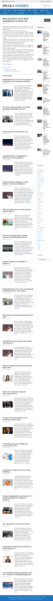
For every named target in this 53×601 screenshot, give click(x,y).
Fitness (39, 203)
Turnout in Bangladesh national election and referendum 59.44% (15, 236)
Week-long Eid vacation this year (15, 132)
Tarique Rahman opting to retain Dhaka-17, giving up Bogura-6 (15, 183)
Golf (38, 210)
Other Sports (40, 229)
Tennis (38, 242)
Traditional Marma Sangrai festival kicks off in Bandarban (46, 50)
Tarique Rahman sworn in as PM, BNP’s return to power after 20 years (46, 124)
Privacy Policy (37, 597)
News (8, 10)
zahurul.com (40, 599)
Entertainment (21, 10)
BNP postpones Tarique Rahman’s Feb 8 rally (18, 316)
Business (46, 58)
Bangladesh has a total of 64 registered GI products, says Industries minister (18, 80)
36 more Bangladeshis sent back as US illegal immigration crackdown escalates (17, 498)
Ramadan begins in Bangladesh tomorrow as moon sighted (15, 157)
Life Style (35, 10)
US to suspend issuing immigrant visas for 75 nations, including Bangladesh (17, 574)
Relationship (40, 231)
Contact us (48, 1)
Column (39, 186)
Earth (38, 191)
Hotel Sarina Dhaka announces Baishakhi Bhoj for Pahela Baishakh (46, 89)
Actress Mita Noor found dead (10, 69)
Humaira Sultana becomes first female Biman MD (17, 367)
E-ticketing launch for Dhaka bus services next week (15, 445)
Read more (22, 100)
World (48, 13)
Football (39, 206)
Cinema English (40, 180)
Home (4, 10)
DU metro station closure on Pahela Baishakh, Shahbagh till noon (16, 108)
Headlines (46, 119)
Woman (39, 247)
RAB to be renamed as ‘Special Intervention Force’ (14, 393)
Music (38, 223)
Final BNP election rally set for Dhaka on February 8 (17, 342)
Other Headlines (7, 67)
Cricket (38, 188)
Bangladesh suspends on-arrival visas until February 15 (17, 547)
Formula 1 (39, 208)
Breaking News (40, 171)
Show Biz (42, 10)
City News (46, 84)
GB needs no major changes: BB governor (12, 71)
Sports (46, 10)
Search (47, 20)
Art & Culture (45, 46)
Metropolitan (40, 221)
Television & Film (41, 240)
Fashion (39, 197)
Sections (5, 13)
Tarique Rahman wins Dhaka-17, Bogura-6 (15, 262)
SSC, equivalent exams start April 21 (16, 524)
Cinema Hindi (40, 182)
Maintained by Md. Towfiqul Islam (15, 597)
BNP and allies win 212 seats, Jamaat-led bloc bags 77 (17, 210)
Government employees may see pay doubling (16, 471)
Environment (40, 195)
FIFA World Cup (40, 201)
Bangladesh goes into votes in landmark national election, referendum (18, 290)
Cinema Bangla (40, 178)
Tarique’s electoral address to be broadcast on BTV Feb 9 (15, 419)
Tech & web (21, 13)
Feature (39, 199)
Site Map (43, 597)
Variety (35, 13)
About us (43, 1)
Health (38, 216)
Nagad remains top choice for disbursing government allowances (46, 62)
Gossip (29, 10)
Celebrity (15, 10)
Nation (38, 225)
